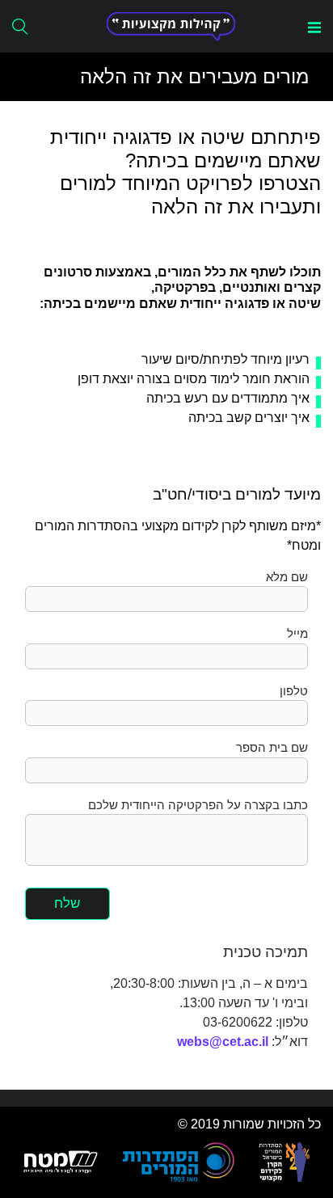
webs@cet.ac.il (222, 1041)
